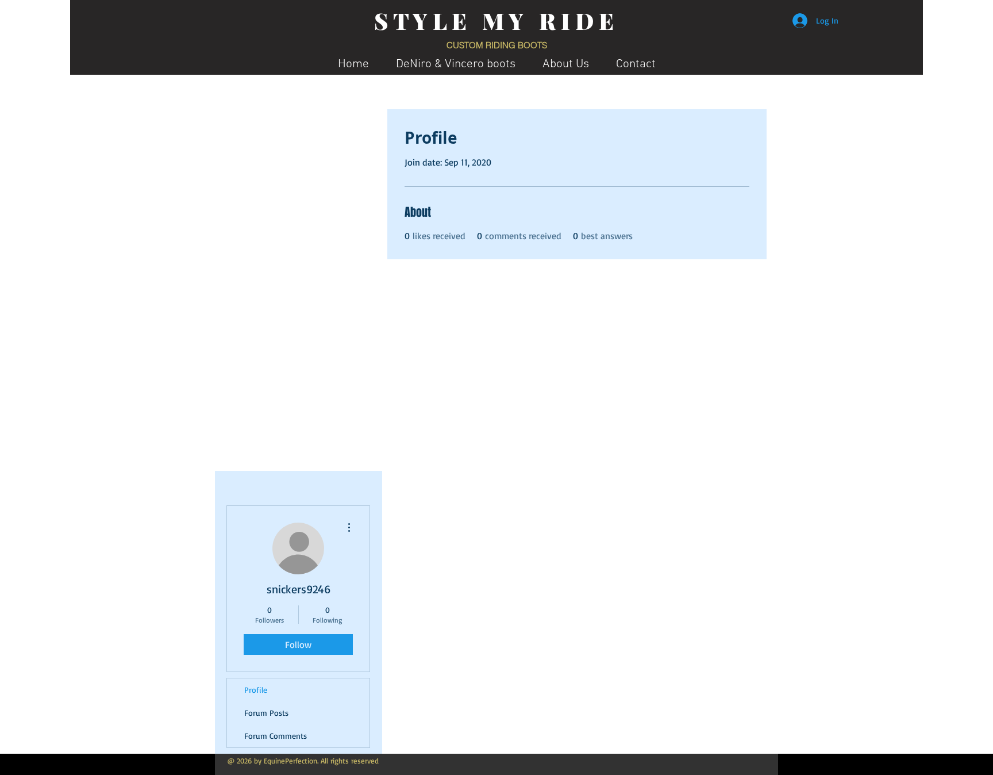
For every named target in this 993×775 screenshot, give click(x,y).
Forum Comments (275, 736)
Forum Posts (266, 713)
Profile (255, 690)
